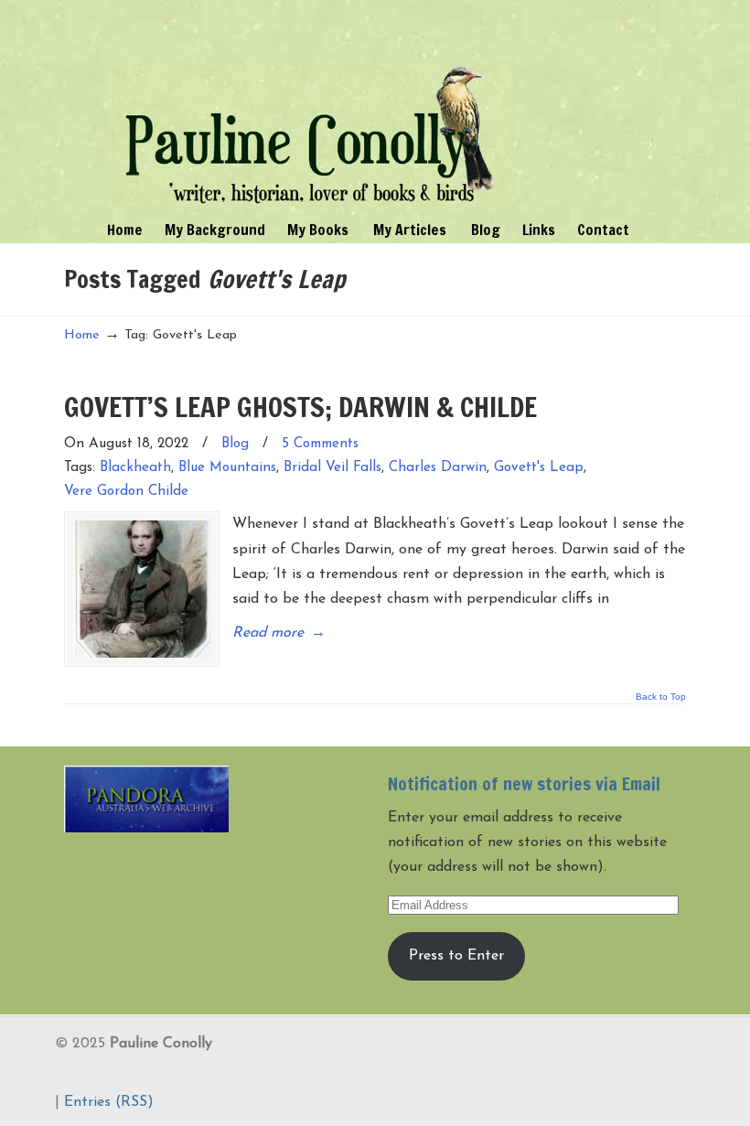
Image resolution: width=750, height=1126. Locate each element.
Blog (235, 444)
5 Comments (320, 444)
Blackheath (135, 468)
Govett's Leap (539, 468)
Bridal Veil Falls (332, 468)
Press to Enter (456, 956)
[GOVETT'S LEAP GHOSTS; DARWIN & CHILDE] (141, 589)
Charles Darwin (438, 468)
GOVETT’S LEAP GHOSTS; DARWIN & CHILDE (300, 406)
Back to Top (661, 697)
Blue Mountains (227, 468)
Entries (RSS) (109, 1102)
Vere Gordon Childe (126, 492)
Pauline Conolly (310, 106)
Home (82, 335)
